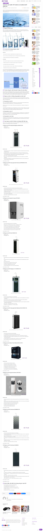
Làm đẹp (33, 69)
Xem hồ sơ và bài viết (9, 500)
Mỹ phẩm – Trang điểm (34, 71)
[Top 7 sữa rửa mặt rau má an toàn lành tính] (34, 63)
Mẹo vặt (33, 70)
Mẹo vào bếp (33, 83)
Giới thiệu (24, 520)
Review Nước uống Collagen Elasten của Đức (24, 512)
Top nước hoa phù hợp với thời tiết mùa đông (38, 19)
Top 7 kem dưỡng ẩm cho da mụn (38, 56)
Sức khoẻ (33, 72)
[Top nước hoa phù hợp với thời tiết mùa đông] (34, 19)
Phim (32, 81)
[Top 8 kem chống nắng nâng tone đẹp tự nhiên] (34, 59)
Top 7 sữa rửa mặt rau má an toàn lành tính (38, 63)
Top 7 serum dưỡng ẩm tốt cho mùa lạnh (37, 49)
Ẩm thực (33, 68)
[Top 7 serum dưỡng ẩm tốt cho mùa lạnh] (34, 49)
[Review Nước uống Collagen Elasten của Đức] (25, 509)
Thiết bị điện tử (34, 85)
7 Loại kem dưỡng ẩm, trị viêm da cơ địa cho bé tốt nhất (16, 512)
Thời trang (33, 80)
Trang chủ (24, 519)
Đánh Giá (4, 513)
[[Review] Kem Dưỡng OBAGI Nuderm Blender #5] (34, 52)
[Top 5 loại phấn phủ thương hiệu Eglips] (34, 22)
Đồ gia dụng (33, 84)
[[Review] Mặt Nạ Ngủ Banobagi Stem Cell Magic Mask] (34, 7)
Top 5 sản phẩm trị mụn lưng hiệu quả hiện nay (38, 11)
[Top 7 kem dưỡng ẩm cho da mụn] (34, 56)
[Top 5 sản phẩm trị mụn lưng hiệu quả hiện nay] (34, 11)
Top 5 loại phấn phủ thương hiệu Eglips (38, 22)
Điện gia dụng (33, 82)
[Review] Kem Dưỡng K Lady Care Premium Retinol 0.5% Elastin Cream (38, 15)
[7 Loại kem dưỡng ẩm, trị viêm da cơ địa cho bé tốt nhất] (16, 509)
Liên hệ (23, 521)
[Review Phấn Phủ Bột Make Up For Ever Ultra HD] (7, 509)
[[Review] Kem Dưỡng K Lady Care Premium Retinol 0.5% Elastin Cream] (34, 14)
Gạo (7, 498)
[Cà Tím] (5, 1)
